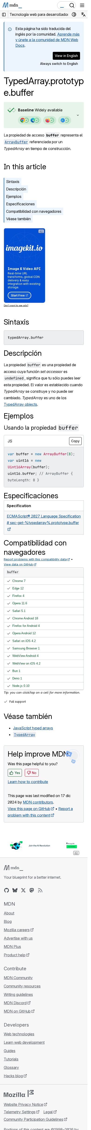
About (9, 913)
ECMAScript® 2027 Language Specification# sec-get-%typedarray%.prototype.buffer (44, 519)
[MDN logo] (13, 868)
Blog (8, 921)
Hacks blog (13, 1076)
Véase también (18, 218)
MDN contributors (38, 802)
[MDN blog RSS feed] (40, 890)
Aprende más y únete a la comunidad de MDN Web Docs (47, 40)
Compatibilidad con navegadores (33, 211)
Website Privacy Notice (23, 1104)
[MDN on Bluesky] (15, 890)
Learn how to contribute (28, 781)
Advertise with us (18, 938)
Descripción (16, 189)
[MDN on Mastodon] (32, 890)
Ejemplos (13, 196)
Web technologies (19, 1034)
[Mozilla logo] (19, 1093)
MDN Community (18, 977)
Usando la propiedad (41, 427)
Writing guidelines (18, 994)
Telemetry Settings (19, 1112)
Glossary (11, 1067)
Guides (9, 1050)
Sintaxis (12, 181)
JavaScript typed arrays (33, 728)
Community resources (22, 986)
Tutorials (11, 1059)
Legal (48, 1112)
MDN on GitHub (17, 1011)
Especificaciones (20, 204)
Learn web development (24, 1042)
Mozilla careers (17, 929)
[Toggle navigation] (82, 5)
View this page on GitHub (29, 808)
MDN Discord (15, 1002)
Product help (14, 955)
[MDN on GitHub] (6, 890)
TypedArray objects (20, 404)
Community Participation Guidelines (33, 1119)
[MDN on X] (23, 890)
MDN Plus (12, 946)
